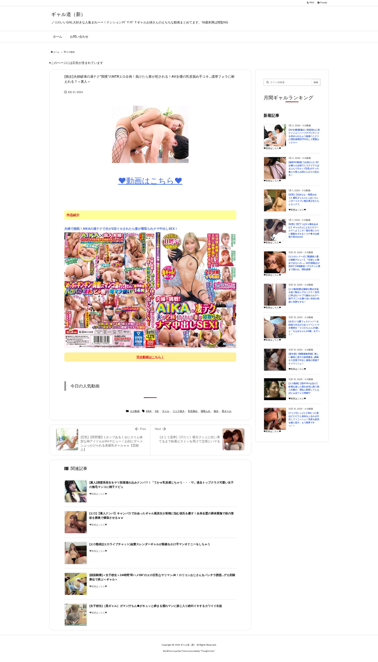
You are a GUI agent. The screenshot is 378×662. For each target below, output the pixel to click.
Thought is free (207, 651)
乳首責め (193, 411)
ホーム (56, 52)
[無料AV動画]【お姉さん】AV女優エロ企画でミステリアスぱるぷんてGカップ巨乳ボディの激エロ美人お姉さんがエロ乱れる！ (304, 168)
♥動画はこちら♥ (150, 181)
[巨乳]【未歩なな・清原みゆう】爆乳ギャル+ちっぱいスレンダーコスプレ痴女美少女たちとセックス (304, 199)
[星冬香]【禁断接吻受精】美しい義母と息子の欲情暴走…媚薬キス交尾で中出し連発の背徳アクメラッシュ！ (304, 358)
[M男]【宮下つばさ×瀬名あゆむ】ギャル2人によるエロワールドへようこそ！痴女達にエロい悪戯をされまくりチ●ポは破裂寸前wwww (304, 230)
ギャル (165, 411)
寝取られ (205, 411)
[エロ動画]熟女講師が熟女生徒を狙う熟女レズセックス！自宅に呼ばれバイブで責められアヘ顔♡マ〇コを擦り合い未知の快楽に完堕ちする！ (304, 295)
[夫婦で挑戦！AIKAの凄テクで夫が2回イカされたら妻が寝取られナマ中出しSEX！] (150, 290)
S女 (157, 411)
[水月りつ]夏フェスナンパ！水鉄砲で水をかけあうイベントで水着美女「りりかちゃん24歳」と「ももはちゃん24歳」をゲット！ (304, 328)
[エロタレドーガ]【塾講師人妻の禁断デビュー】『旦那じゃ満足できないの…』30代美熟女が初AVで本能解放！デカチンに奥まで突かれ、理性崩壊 (304, 263)
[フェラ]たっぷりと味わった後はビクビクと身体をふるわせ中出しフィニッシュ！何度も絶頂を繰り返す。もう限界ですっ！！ (304, 419)
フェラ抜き (179, 411)
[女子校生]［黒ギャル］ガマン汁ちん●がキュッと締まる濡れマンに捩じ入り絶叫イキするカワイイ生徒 (155, 606)
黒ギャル (226, 411)
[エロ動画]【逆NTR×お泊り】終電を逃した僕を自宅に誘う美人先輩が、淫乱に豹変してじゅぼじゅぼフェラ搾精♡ (304, 388)
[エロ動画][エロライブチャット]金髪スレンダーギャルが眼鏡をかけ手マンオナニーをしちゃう (149, 544)
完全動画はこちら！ (150, 357)
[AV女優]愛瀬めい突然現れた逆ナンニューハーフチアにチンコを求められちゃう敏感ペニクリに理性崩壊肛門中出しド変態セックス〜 (304, 136)
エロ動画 (71, 52)
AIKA (149, 411)
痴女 (216, 411)
